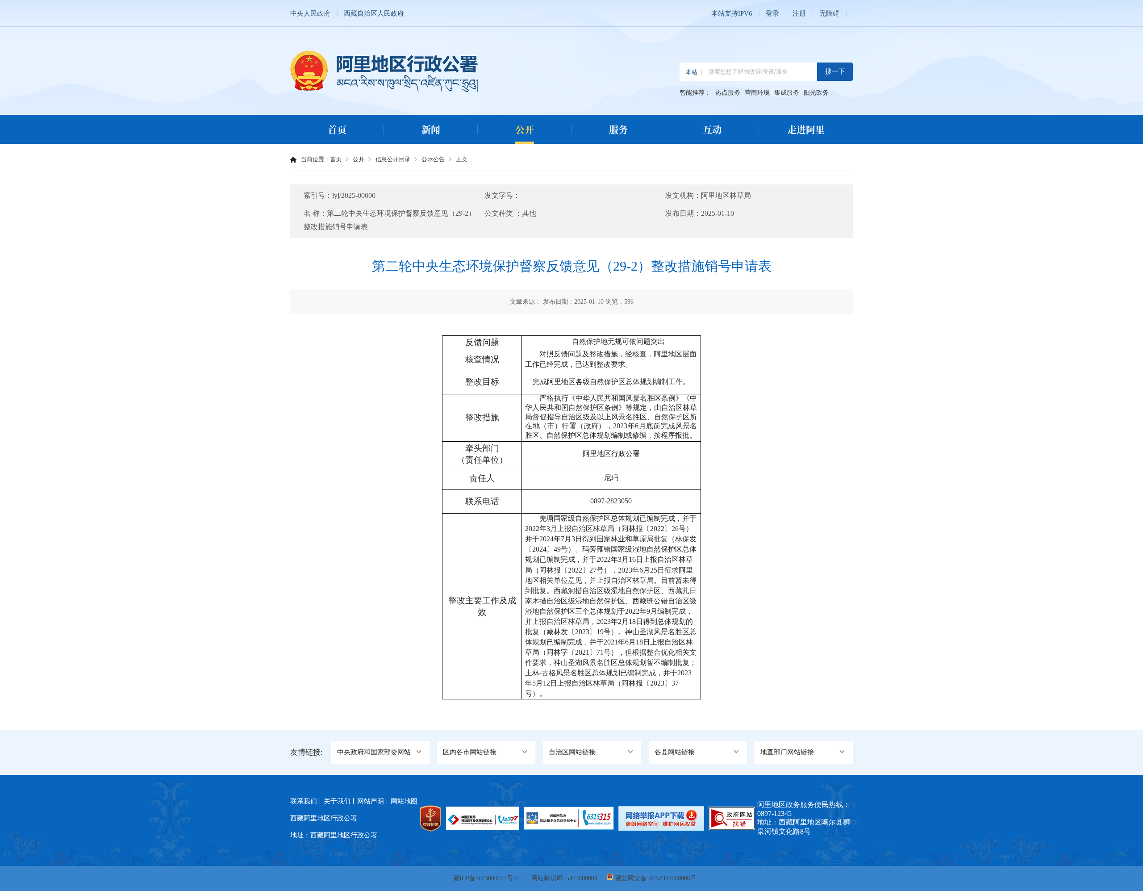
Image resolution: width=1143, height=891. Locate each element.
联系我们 (303, 801)
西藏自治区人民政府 (374, 13)
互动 (712, 129)
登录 (772, 13)
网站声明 (370, 801)
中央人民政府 (310, 13)
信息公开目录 (392, 159)
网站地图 (404, 801)
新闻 (430, 129)
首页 (337, 129)
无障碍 (829, 13)
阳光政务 (816, 93)
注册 (799, 13)
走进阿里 (806, 129)
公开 (524, 129)
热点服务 (727, 93)
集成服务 (786, 93)
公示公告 (433, 159)
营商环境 (757, 93)
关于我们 (337, 801)
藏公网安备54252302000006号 (656, 878)
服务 (618, 129)
